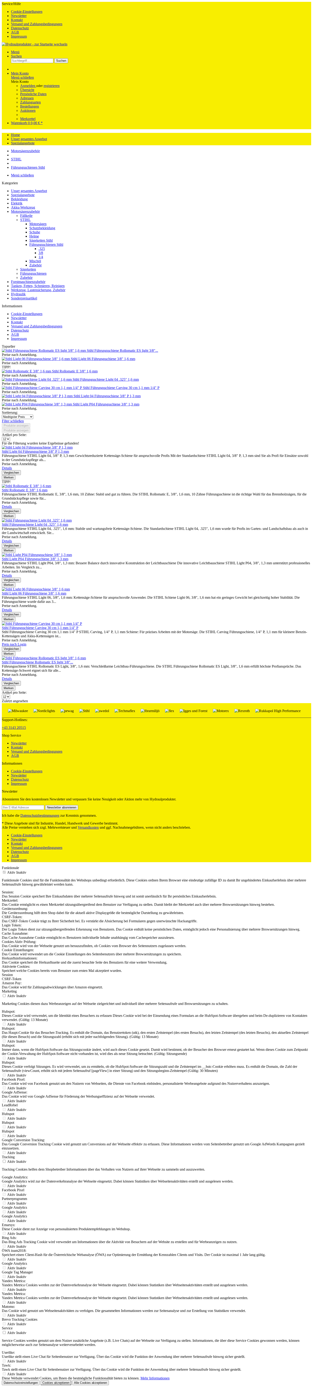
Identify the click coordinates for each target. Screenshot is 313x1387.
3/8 (40, 253)
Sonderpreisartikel (24, 298)
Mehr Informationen (155, 1378)
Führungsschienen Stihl (46, 244)
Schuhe (34, 232)
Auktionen (28, 110)
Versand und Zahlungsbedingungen (36, 24)
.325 (41, 249)
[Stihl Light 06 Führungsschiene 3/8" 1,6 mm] (36, 359)
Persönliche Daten (33, 94)
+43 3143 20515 (14, 728)
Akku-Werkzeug (23, 207)
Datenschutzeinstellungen (21, 1382)
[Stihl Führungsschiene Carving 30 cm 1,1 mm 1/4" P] (42, 388)
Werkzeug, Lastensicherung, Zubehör (38, 290)
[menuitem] (161, 12)
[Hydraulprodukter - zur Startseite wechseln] (34, 44)
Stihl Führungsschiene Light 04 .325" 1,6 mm (106, 379)
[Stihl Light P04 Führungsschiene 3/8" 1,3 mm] (37, 404)
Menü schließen (22, 77)
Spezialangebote (23, 195)
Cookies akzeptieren (55, 1382)
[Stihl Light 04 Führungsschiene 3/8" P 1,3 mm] (38, 396)
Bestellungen (29, 106)
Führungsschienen (33, 273)
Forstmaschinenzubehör (28, 282)
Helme (34, 236)
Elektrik (16, 203)
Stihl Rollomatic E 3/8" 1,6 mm (75, 371)
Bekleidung (19, 199)
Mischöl (35, 261)
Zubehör (35, 265)
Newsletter (19, 16)
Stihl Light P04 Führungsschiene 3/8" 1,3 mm (106, 404)
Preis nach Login (14, 644)
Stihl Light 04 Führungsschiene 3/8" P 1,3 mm (107, 396)
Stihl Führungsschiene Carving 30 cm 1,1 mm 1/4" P (121, 388)
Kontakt (17, 20)
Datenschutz (20, 28)
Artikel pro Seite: (14, 435)
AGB (15, 32)
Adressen (27, 98)
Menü (15, 52)
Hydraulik (18, 294)
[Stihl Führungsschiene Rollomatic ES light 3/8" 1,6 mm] (44, 350)
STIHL (25, 220)
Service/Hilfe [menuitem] (32, 20)
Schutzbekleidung (42, 228)
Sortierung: (10, 412)
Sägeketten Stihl (41, 240)
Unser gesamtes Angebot (29, 191)
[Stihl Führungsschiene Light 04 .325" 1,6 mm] (37, 379)
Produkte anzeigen (16, 425)
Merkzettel (28, 119)
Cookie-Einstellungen (26, 12)
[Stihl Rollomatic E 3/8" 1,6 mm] (27, 371)
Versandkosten (88, 827)
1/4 (40, 257)
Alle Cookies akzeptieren (90, 1382)
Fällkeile (26, 216)
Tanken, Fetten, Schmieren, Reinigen (38, 286)
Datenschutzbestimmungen (39, 815)
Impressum (19, 36)
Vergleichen (11, 472)
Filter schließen (13, 421)
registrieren (52, 86)
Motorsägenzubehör (25, 211)
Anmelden (28, 86)
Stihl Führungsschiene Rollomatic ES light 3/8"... (122, 350)
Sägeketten (28, 269)
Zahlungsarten (30, 102)
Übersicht (27, 90)
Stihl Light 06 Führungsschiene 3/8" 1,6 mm (103, 359)
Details (7, 468)
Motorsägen (38, 224)
